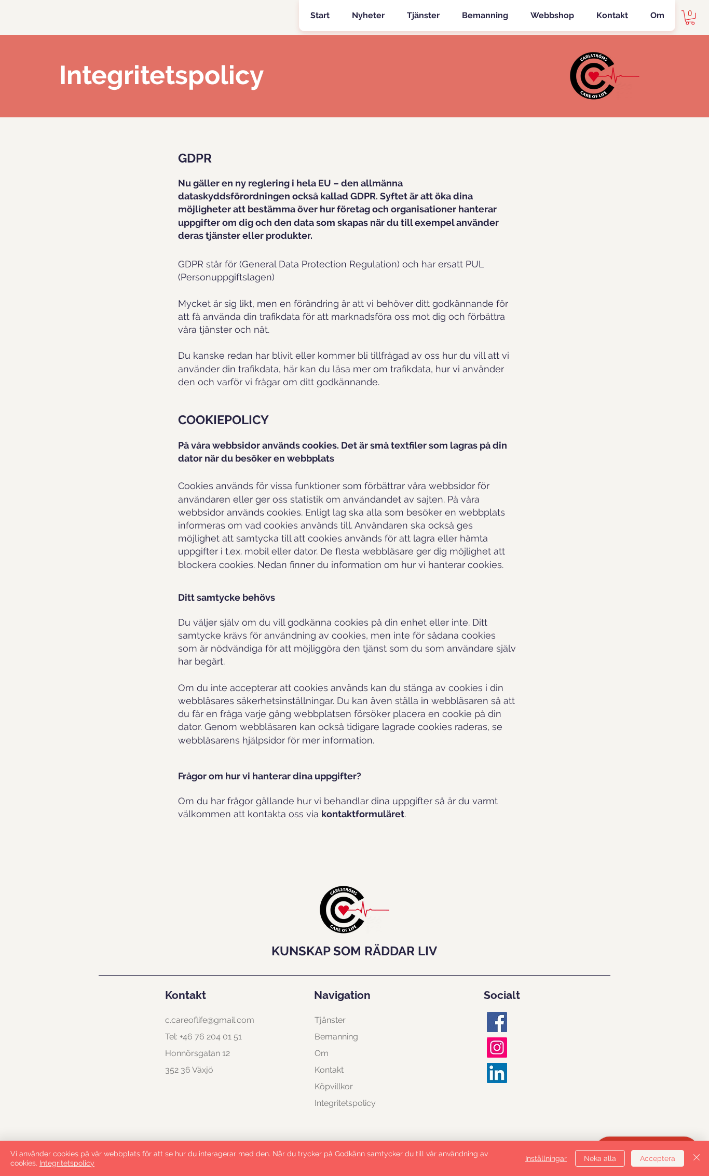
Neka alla (600, 1158)
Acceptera (657, 1158)
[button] (423, 16)
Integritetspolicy (66, 1163)
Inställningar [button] (546, 1158)
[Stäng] (696, 1158)
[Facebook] (497, 1022)
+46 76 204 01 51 (211, 1037)
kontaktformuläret (362, 813)
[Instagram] (497, 1047)
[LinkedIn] (497, 1073)
